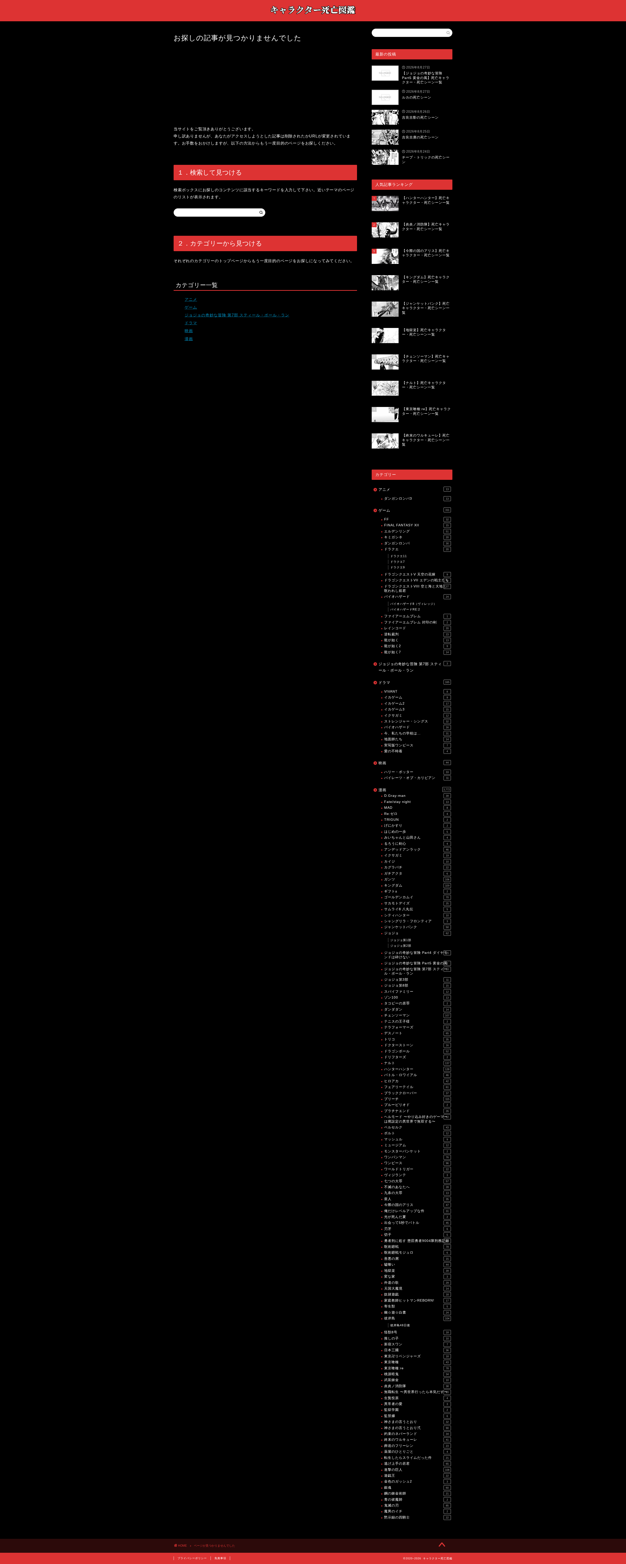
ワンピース (416, 1163)
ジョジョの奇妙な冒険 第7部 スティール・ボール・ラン (237, 315)
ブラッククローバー (416, 1093)
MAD (416, 808)
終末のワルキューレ (416, 1439)
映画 (189, 331)
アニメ (191, 299)
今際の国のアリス (416, 1205)
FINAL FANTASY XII (416, 525)
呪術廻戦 (416, 1247)
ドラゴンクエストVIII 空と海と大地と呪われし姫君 (416, 589)
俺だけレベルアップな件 (416, 1211)
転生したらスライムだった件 (416, 1458)
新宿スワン (416, 1344)
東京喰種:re (416, 1368)
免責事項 (220, 1558)
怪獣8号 (416, 1332)
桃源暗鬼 (416, 1374)
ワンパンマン (416, 1157)
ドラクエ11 (398, 556)
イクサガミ (416, 715)
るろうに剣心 (416, 843)
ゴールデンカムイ (416, 897)
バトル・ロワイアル (416, 1075)
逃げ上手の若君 (416, 1463)
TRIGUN (416, 819)
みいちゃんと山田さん (416, 837)
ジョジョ (416, 933)
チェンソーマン (416, 1015)
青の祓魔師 (416, 1499)
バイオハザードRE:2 (405, 609)
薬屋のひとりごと (416, 1451)
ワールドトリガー (416, 1169)
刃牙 (416, 1229)
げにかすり (416, 825)
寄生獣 (416, 1306)
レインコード (416, 628)
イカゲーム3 (416, 709)
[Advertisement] (265, 84)
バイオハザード (416, 596)
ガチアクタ (416, 873)
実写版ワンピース (416, 745)
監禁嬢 (416, 1416)
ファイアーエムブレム (416, 616)
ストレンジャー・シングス (416, 721)
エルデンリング (416, 531)
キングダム (416, 885)
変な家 (416, 1276)
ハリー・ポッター (416, 772)
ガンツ (416, 879)
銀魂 (416, 1487)
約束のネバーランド (416, 1434)
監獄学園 (416, 1410)
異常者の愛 (416, 1404)
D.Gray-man (416, 796)
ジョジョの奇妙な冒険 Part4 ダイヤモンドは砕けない (416, 955)
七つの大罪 (416, 1181)
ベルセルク (416, 1127)
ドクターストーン (416, 1045)
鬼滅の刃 (416, 1505)
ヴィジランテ (416, 1175)
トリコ (416, 1039)
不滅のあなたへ (416, 1187)
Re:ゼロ (416, 814)
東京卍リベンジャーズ (416, 1356)
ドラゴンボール (416, 1051)
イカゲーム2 (416, 703)
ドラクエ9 (397, 567)
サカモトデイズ (416, 903)
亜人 (416, 1199)
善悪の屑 (416, 1258)
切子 (416, 1235)
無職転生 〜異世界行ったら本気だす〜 (416, 1392)
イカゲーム (416, 697)
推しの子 (416, 1338)
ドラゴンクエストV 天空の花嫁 (416, 574)
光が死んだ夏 (416, 1217)
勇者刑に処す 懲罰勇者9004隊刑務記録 (416, 1241)
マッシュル (416, 1139)
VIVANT (416, 691)
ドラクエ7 (397, 561)
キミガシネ (416, 537)
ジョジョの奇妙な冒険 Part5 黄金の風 (416, 963)
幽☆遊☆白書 (416, 1312)
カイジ (416, 861)
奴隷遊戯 (416, 1294)
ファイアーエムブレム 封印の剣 (416, 622)
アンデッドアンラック (416, 849)
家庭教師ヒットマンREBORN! (416, 1300)
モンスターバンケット (416, 1151)
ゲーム (191, 307)
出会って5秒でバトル (416, 1223)
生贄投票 (416, 1398)
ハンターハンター (416, 1069)
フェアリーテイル (416, 1087)
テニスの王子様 (416, 1021)
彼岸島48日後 (400, 1325)
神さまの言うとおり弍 (416, 1428)
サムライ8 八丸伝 (416, 909)
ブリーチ (416, 1099)
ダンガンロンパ (416, 543)
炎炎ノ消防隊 (416, 1386)
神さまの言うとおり (416, 1422)
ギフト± (416, 891)
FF (416, 519)
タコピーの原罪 (416, 1003)
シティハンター (416, 915)
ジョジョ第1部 (400, 940)
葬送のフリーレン (416, 1446)
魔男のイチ (416, 1511)
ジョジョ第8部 (416, 985)
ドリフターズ (416, 1057)
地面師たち (416, 739)
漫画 (189, 339)
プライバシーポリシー (192, 1558)
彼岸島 (416, 1318)
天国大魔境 (416, 1288)
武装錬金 (416, 1380)
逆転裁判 (416, 634)
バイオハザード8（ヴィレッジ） (413, 604)
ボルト (416, 1133)
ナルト (416, 1063)
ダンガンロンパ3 (416, 498)
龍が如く (416, 640)
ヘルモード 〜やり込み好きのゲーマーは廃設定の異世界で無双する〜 (416, 1119)
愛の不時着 (416, 751)
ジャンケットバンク (416, 927)
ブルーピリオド (416, 1105)
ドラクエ (416, 549)
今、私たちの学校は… (416, 733)
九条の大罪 (416, 1193)
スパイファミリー (416, 991)
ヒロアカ (416, 1081)
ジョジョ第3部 (416, 979)
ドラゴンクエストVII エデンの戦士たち (416, 580)
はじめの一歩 (416, 831)
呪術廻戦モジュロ (416, 1252)
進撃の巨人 (416, 1470)
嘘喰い (416, 1264)
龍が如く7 (416, 652)
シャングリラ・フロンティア (416, 921)
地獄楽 (416, 1270)
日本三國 (416, 1350)
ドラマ (191, 323)
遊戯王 (416, 1475)
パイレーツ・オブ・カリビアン (416, 778)
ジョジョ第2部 (400, 945)
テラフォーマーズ (416, 1027)
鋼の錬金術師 (416, 1493)
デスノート (416, 1033)
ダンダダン (416, 1009)
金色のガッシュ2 (416, 1481)
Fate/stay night (416, 802)
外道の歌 (416, 1282)
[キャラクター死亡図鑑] (313, 16)
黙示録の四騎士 (416, 1517)
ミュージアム (416, 1145)
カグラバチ (416, 867)
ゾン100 (416, 997)
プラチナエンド (416, 1111)
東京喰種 (416, 1362)
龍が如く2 (416, 646)
